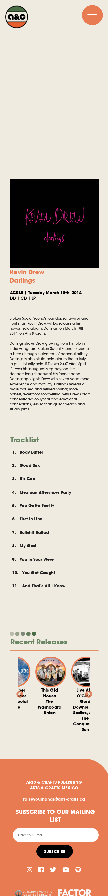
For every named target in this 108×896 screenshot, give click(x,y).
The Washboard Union (43, 701)
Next (87, 692)
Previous (18, 692)
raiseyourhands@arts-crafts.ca (54, 799)
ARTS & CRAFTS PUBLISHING (54, 782)
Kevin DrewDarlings (27, 276)
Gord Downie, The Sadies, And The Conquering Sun (79, 709)
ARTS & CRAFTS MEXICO (54, 788)
